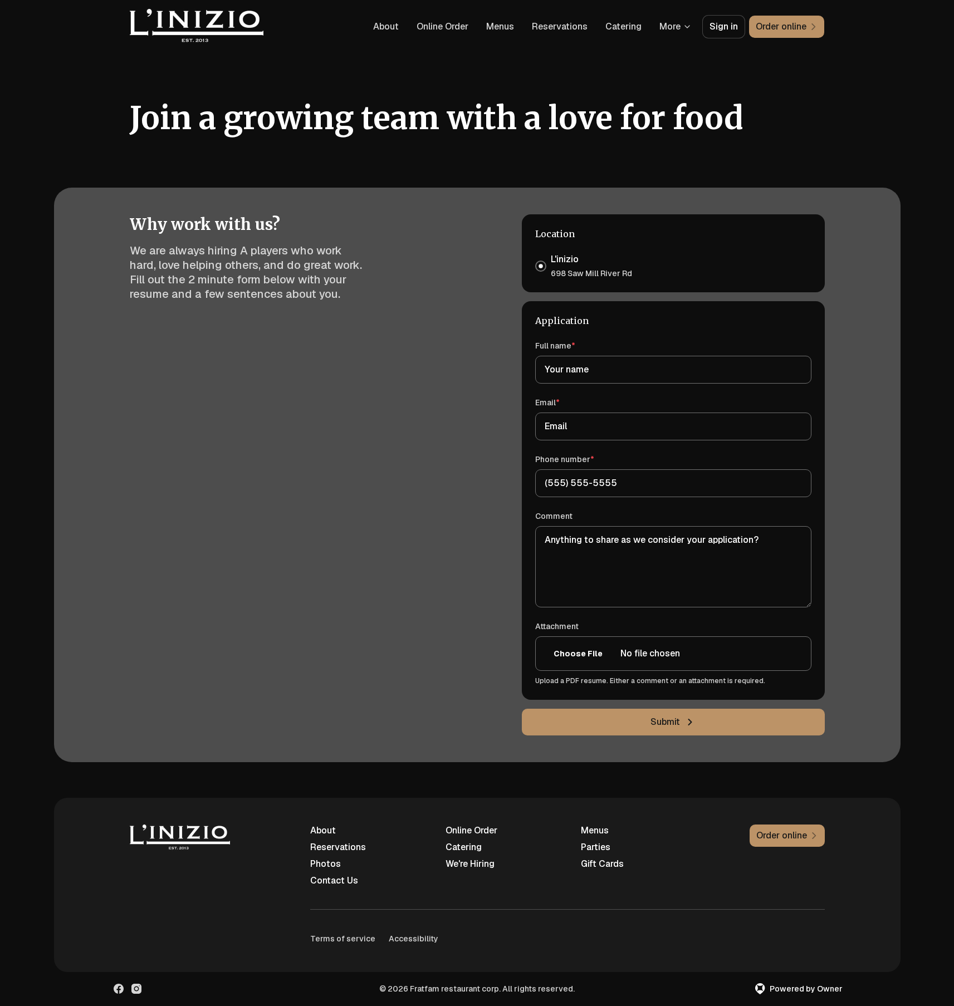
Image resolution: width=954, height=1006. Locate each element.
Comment (554, 516)
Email (563, 402)
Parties (595, 847)
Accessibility (413, 939)
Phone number (580, 459)
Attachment (557, 626)
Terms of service (342, 939)
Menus (500, 26)
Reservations (560, 26)
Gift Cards (602, 864)
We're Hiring (470, 864)
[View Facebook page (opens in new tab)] (118, 988)
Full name (571, 345)
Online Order (442, 26)
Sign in (724, 26)
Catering (623, 26)
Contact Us (334, 880)
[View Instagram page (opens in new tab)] (136, 988)
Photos (325, 864)
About (386, 26)
